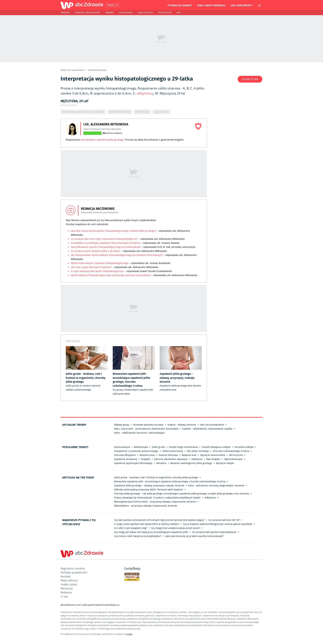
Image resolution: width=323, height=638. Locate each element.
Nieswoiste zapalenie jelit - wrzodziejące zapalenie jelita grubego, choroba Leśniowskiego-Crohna (169, 481)
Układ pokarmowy (172, 451)
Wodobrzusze (147, 455)
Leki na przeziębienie (212, 425)
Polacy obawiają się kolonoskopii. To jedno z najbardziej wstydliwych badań (157, 497)
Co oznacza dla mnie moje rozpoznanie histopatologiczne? (104, 239)
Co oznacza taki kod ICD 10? (224, 520)
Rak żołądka (213, 459)
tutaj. (130, 634)
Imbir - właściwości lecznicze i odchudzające (139, 433)
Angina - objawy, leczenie (181, 425)
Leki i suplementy (241, 5)
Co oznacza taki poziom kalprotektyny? (214, 532)
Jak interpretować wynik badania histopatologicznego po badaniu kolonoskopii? (117, 255)
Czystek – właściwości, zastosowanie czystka (207, 429)
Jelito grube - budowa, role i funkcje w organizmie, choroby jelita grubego (156, 477)
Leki (178, 12)
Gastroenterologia (97, 70)
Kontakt (66, 576)
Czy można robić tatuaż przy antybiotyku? (137, 536)
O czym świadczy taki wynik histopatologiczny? (97, 271)
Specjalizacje (126, 12)
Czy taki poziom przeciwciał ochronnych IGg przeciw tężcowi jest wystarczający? (159, 520)
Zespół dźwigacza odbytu (216, 447)
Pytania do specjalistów (73, 70)
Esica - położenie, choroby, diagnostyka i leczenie (216, 485)
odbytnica (144, 93)
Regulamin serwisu (73, 568)
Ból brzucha (236, 455)
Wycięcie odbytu (225, 463)
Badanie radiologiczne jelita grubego (191, 463)
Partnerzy (67, 588)
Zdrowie (65, 12)
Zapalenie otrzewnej (125, 459)
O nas (64, 596)
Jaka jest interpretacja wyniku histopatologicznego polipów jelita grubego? (113, 231)
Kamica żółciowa (168, 455)
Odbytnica (210, 497)
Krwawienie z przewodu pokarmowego (136, 451)
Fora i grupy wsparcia (211, 5)
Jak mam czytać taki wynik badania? (91, 267)
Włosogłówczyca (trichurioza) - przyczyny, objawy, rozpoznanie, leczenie (155, 502)
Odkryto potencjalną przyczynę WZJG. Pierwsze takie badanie (148, 489)
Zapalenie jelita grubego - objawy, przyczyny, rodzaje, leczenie (149, 485)
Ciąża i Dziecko (145, 12)
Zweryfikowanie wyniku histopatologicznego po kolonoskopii (106, 247)
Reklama (66, 592)
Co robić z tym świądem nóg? (130, 528)
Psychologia (164, 12)
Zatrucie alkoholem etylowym (171, 459)
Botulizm (161, 463)
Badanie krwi (189, 455)
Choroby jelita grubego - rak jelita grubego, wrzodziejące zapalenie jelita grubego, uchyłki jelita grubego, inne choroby (181, 493)
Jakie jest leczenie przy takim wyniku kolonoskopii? (194, 536)
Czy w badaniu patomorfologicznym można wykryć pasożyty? (217, 524)
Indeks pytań (69, 584)
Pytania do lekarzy (180, 5)
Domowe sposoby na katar (148, 425)
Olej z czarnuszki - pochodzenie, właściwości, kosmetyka (146, 429)
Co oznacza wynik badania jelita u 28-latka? (95, 251)
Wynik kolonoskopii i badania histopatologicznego (100, 263)
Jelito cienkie (161, 111)
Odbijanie (196, 459)
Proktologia (142, 111)
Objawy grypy (121, 425)
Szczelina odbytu (244, 447)
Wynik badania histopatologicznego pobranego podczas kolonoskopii (111, 275)
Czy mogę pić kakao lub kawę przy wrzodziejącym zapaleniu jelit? (151, 532)
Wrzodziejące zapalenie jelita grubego (83, 111)
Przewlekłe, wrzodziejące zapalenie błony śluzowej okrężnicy (105, 243)
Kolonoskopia (122, 447)
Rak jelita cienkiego (198, 451)
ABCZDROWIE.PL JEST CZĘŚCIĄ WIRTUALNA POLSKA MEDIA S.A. (90, 605)
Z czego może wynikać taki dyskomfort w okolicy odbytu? (146, 524)
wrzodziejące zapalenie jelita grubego (102, 139)
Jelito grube (158, 447)
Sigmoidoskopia (233, 459)
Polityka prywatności (74, 572)
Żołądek (145, 459)
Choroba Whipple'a (125, 455)
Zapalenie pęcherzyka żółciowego (133, 463)
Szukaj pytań (250, 79)
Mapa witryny (69, 580)
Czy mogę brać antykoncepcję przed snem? (175, 528)
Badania (109, 12)
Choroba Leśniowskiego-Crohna (231, 451)
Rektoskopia (141, 447)
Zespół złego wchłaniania (183, 447)
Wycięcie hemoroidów (212, 455)
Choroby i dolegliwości (87, 12)
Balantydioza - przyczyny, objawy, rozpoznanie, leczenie (145, 506)
